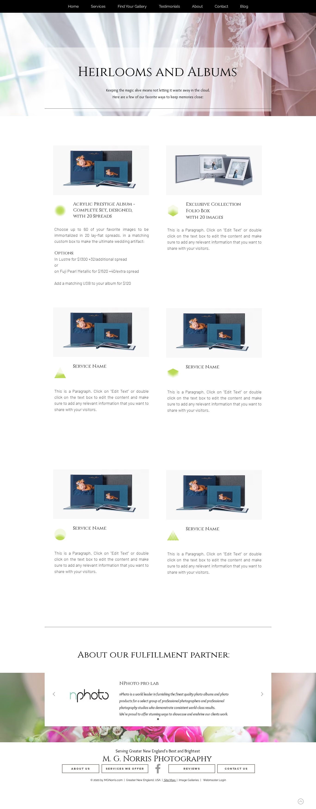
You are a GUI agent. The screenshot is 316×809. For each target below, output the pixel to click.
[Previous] (54, 694)
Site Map (169, 780)
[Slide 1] (158, 719)
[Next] (262, 694)
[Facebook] (158, 768)
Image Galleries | (190, 780)
